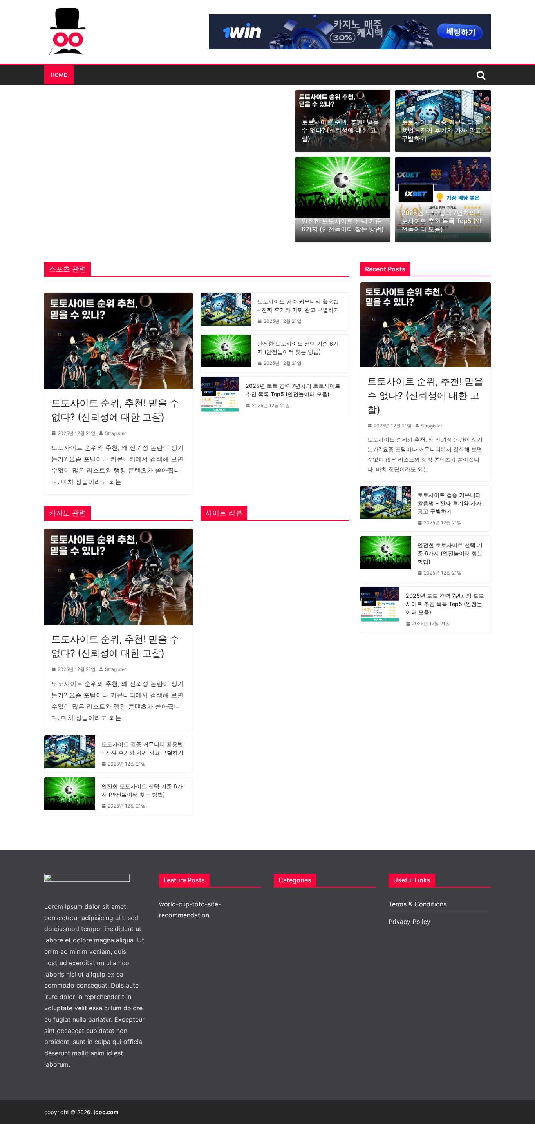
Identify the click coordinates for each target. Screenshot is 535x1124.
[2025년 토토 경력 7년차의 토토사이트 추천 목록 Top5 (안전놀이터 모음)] (443, 200)
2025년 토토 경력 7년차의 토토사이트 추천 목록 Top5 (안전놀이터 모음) (442, 221)
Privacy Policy (409, 922)
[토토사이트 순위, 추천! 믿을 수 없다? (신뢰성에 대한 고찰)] (118, 341)
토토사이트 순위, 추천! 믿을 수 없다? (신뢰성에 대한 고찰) (340, 130)
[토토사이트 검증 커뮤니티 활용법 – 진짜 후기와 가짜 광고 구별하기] (226, 311)
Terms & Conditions (417, 904)
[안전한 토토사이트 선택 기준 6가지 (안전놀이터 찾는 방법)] (343, 187)
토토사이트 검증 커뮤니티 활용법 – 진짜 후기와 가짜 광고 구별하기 (441, 130)
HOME (59, 74)
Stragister (115, 433)
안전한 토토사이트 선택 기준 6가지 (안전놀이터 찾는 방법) (343, 225)
